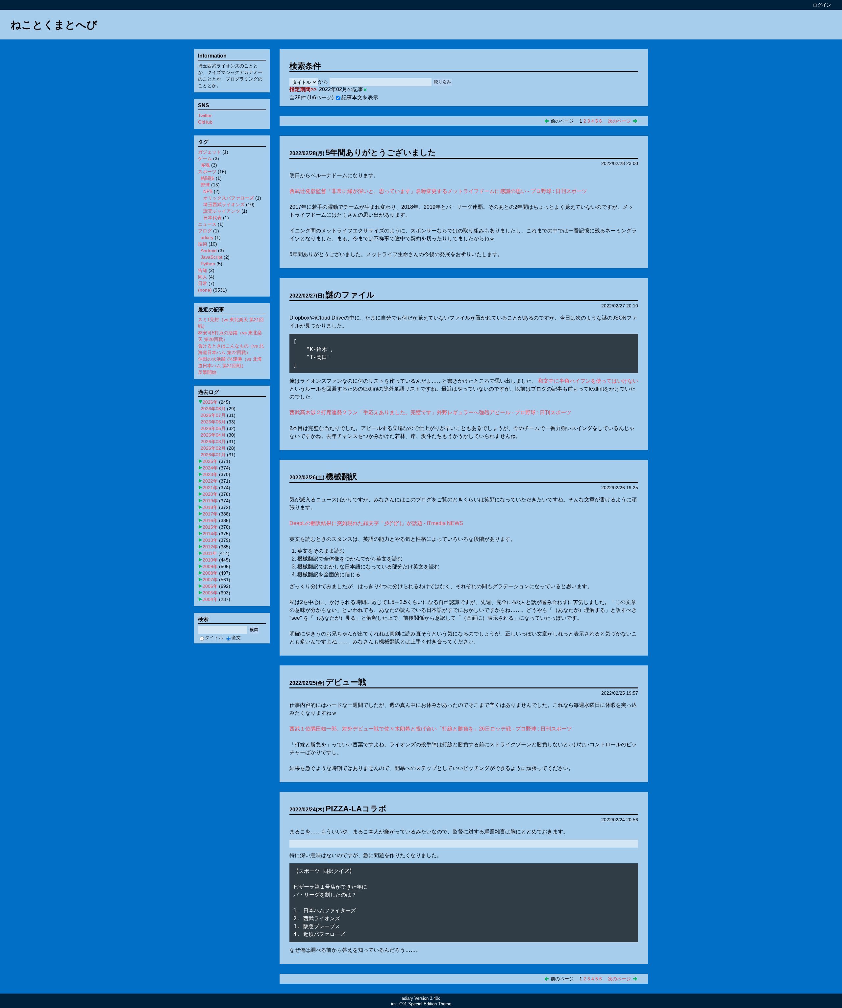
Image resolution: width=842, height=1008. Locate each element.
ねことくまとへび (54, 25)
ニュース (207, 224)
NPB (207, 191)
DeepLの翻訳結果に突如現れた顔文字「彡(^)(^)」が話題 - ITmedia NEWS (376, 523)
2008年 (210, 573)
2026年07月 (213, 415)
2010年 (210, 560)
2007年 (210, 579)
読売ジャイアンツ (221, 211)
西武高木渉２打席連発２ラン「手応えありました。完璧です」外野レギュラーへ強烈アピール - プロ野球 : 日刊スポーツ (430, 412)
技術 (202, 244)
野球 (205, 184)
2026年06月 (213, 421)
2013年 (210, 540)
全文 (236, 637)
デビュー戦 (346, 682)
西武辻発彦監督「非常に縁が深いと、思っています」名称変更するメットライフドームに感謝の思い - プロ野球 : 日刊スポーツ (438, 191)
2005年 (210, 592)
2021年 (210, 487)
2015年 (210, 527)
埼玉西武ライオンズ (224, 204)
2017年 (210, 513)
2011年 (210, 553)
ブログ (205, 230)
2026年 (210, 402)
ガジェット (209, 152)
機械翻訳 (341, 476)
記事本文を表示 (359, 97)
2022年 (210, 481)
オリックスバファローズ (228, 198)
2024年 (210, 467)
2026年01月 (213, 454)
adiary (207, 237)
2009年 (210, 566)
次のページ (619, 121)
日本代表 (212, 217)
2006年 (210, 586)
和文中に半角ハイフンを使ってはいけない (588, 381)
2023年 (210, 474)
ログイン (822, 5)
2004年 (210, 599)
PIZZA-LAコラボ (356, 808)
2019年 (210, 500)
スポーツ (207, 171)
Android (209, 250)
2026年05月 (213, 428)
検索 (254, 630)
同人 (202, 276)
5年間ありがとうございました (381, 152)
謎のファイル (350, 294)
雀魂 (205, 165)
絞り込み (442, 82)
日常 (202, 283)
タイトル (214, 637)
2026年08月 (213, 408)
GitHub (205, 122)
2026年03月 (213, 441)
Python (208, 263)
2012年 (210, 546)
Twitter (205, 115)
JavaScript (211, 257)
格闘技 (207, 178)
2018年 (210, 507)
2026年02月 (213, 448)
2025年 (210, 461)
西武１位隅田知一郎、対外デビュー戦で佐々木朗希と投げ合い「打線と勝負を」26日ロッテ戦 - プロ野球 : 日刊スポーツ (430, 729)
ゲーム (205, 158)
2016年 (210, 520)
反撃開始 (207, 372)
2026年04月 (213, 435)
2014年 (210, 533)
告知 (202, 270)
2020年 (210, 494)
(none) (205, 290)
